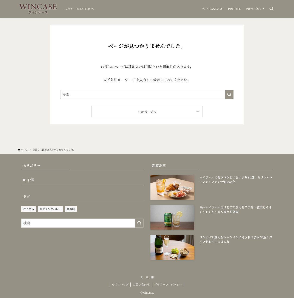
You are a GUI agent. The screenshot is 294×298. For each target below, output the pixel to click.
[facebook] (142, 277)
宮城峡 (71, 209)
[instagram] (152, 277)
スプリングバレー (50, 209)
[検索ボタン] (271, 9)
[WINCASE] (39, 8)
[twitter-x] (147, 277)
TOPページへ (147, 111)
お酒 (30, 179)
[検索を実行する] (229, 94)
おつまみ (28, 209)
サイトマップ (120, 284)
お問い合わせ (141, 284)
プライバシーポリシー (168, 284)
